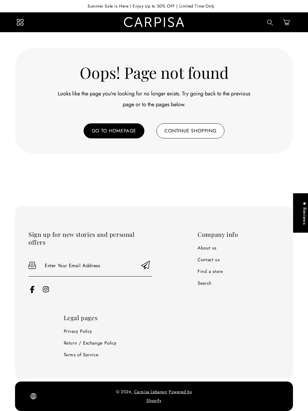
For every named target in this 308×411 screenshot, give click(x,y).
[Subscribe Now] (145, 265)
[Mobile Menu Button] (20, 22)
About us (207, 248)
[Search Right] (270, 23)
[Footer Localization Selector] (33, 396)
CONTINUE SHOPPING (190, 130)
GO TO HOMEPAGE (114, 130)
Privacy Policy (78, 331)
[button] (286, 22)
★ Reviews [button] (304, 212)
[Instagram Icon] (46, 291)
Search (205, 283)
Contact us (209, 259)
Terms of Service (81, 354)
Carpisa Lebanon (150, 392)
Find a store (210, 271)
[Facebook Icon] (32, 291)
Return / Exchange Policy (90, 343)
